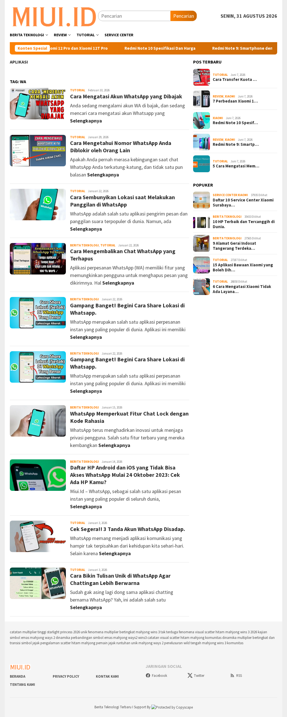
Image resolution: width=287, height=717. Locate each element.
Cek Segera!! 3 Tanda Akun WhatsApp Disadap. (127, 528)
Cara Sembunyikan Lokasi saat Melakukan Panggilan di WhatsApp (122, 201)
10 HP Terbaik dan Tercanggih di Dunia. (244, 224)
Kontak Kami (107, 676)
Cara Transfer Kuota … (235, 79)
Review (218, 96)
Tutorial (77, 90)
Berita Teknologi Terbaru (113, 707)
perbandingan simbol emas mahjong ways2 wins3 (109, 637)
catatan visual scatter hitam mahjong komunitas (184, 637)
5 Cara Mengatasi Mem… (236, 166)
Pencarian (183, 16)
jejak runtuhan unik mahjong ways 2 (135, 643)
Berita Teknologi (84, 245)
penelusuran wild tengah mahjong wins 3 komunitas (203, 643)
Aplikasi (19, 62)
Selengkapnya (86, 120)
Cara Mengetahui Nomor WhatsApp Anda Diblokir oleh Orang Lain (120, 146)
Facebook (159, 675)
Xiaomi (230, 96)
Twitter (199, 675)
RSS (239, 675)
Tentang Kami (22, 684)
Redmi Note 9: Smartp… (236, 144)
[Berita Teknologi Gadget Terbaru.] (54, 15)
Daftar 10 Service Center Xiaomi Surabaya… (243, 203)
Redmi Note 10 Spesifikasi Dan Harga (144, 48)
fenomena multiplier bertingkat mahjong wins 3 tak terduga (133, 632)
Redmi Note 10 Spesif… (235, 122)
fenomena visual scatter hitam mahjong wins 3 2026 (218, 632)
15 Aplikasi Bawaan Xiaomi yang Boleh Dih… (243, 267)
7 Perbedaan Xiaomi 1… (235, 101)
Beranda (17, 676)
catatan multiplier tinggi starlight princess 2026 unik (48, 632)
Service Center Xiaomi (230, 195)
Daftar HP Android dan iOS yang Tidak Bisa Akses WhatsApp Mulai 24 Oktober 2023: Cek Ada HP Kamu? (125, 474)
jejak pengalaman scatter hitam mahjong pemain (70, 643)
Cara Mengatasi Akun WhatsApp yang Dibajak (126, 96)
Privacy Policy (66, 676)
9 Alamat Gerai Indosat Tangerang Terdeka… (234, 246)
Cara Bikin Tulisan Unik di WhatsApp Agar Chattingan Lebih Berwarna (120, 579)
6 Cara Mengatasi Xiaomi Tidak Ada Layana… (242, 289)
